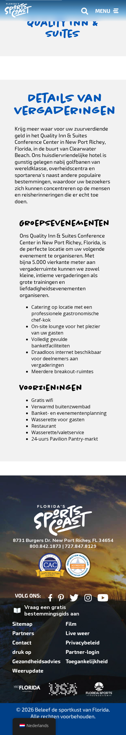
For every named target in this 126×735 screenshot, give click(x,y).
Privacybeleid (83, 642)
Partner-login (82, 652)
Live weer (78, 633)
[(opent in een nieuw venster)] (50, 598)
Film (71, 624)
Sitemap (22, 624)
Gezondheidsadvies (36, 661)
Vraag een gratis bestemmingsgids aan (51, 611)
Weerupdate (27, 671)
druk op (21, 652)
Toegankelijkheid (87, 661)
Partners (23, 633)
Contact (21, 642)
